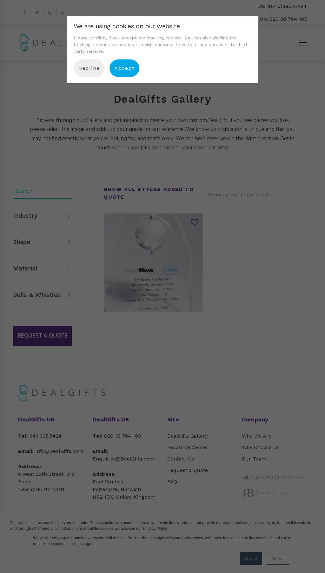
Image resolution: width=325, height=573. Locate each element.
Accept (124, 68)
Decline (89, 68)
